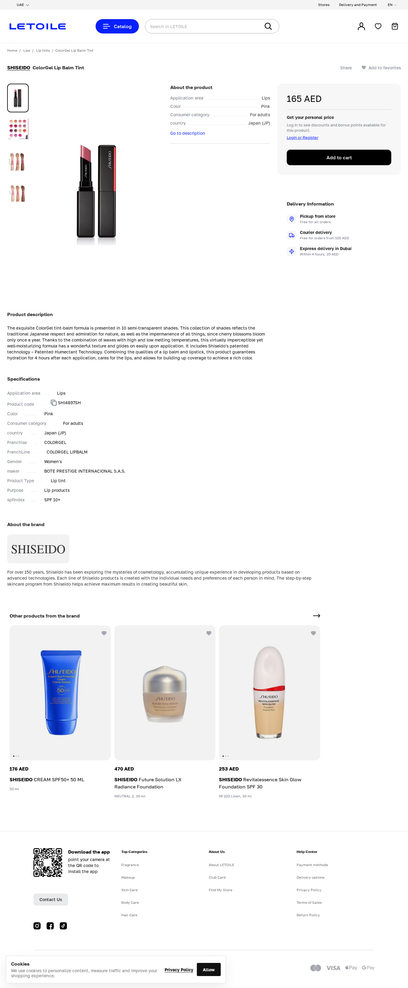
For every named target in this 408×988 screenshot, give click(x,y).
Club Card (217, 877)
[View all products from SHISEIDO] (316, 615)
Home (12, 50)
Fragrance (130, 865)
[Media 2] (18, 129)
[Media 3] (18, 160)
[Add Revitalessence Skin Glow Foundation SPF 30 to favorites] (313, 632)
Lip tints (43, 50)
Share (346, 67)
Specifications (23, 379)
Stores (323, 4)
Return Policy (308, 915)
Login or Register (302, 137)
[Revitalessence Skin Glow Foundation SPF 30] (269, 692)
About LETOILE (221, 865)
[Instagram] (37, 925)
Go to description (187, 133)
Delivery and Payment (358, 4)
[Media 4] (18, 191)
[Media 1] (18, 98)
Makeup (128, 877)
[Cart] (394, 26)
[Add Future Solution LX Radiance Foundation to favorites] (208, 632)
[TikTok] (63, 925)
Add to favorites (385, 67)
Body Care (130, 902)
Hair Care (129, 915)
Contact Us (50, 899)
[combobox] (190, 26)
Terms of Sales (309, 902)
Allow (209, 969)
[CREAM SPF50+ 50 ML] (60, 692)
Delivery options (310, 877)
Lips (26, 50)
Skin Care (129, 890)
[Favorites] (378, 26)
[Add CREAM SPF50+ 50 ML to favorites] (103, 632)
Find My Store (220, 890)
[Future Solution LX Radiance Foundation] (165, 692)
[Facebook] (50, 925)
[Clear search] (246, 26)
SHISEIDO (18, 68)
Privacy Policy (179, 969)
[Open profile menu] (361, 26)
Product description (30, 314)
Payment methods (312, 865)
